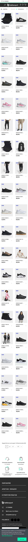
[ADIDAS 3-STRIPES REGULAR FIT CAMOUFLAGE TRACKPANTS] (7, 168)
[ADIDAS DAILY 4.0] (21, 232)
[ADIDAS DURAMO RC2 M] (21, 61)
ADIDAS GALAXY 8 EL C (20, 111)
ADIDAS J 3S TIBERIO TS (5, 345)
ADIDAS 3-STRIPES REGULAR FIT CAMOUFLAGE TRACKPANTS (5, 175)
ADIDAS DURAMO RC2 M (20, 68)
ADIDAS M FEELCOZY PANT (20, 132)
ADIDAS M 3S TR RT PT (5, 132)
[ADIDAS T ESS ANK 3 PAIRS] (7, 317)
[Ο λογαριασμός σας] (20, 4)
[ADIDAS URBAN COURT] (21, 338)
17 (18, 446)
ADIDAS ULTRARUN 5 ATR (5, 431)
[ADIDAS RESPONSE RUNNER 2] (7, 359)
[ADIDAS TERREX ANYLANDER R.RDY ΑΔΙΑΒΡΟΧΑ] (7, 253)
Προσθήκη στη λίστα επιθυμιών (12, 27)
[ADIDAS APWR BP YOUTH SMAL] (21, 146)
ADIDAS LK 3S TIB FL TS (5, 303)
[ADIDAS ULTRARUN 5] (21, 402)
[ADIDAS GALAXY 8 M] (7, 40)
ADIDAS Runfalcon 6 (20, 218)
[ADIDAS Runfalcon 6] (21, 210)
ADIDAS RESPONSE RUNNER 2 (5, 367)
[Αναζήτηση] (5, 5)
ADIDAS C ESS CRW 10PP (5, 154)
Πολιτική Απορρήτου (7, 535)
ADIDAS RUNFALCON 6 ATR (5, 90)
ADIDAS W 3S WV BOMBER (20, 324)
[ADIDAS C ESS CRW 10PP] (7, 146)
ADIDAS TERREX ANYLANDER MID (20, 90)
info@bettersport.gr (11, 514)
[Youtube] (18, 520)
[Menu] (2, 5)
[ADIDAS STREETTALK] (21, 19)
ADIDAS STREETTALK (20, 26)
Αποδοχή (22, 539)
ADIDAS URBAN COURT (20, 345)
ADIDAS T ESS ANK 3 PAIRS (5, 324)
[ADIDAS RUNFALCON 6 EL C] (7, 104)
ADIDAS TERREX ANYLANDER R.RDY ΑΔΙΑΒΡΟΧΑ (5, 260)
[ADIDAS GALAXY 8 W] (21, 40)
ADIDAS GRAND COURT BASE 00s (5, 218)
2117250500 (9, 507)
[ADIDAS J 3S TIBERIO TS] (7, 338)
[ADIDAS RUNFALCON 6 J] (21, 423)
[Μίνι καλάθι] (25, 5)
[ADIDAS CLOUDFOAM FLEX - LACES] (7, 189)
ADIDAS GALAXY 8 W (20, 47)
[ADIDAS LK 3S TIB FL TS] (7, 296)
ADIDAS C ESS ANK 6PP (5, 26)
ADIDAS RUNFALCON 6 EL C (5, 111)
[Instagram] (12, 520)
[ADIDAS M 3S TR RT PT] (7, 125)
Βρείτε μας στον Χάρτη (12, 511)
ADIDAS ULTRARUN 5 (20, 409)
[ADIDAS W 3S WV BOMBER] (21, 317)
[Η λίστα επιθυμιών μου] (23, 5)
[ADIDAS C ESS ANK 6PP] (7, 19)
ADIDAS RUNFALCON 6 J (20, 431)
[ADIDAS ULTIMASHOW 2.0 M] (7, 232)
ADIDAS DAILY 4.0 (19, 239)
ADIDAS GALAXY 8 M (5, 47)
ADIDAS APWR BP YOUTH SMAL (20, 154)
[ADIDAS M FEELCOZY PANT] (21, 125)
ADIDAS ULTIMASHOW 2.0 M (5, 239)
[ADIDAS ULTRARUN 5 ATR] (7, 423)
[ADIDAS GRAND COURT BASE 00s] (7, 210)
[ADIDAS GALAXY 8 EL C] (21, 104)
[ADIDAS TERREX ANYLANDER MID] (21, 82)
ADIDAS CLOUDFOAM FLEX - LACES (5, 196)
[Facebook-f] (15, 520)
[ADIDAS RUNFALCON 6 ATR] (7, 82)
